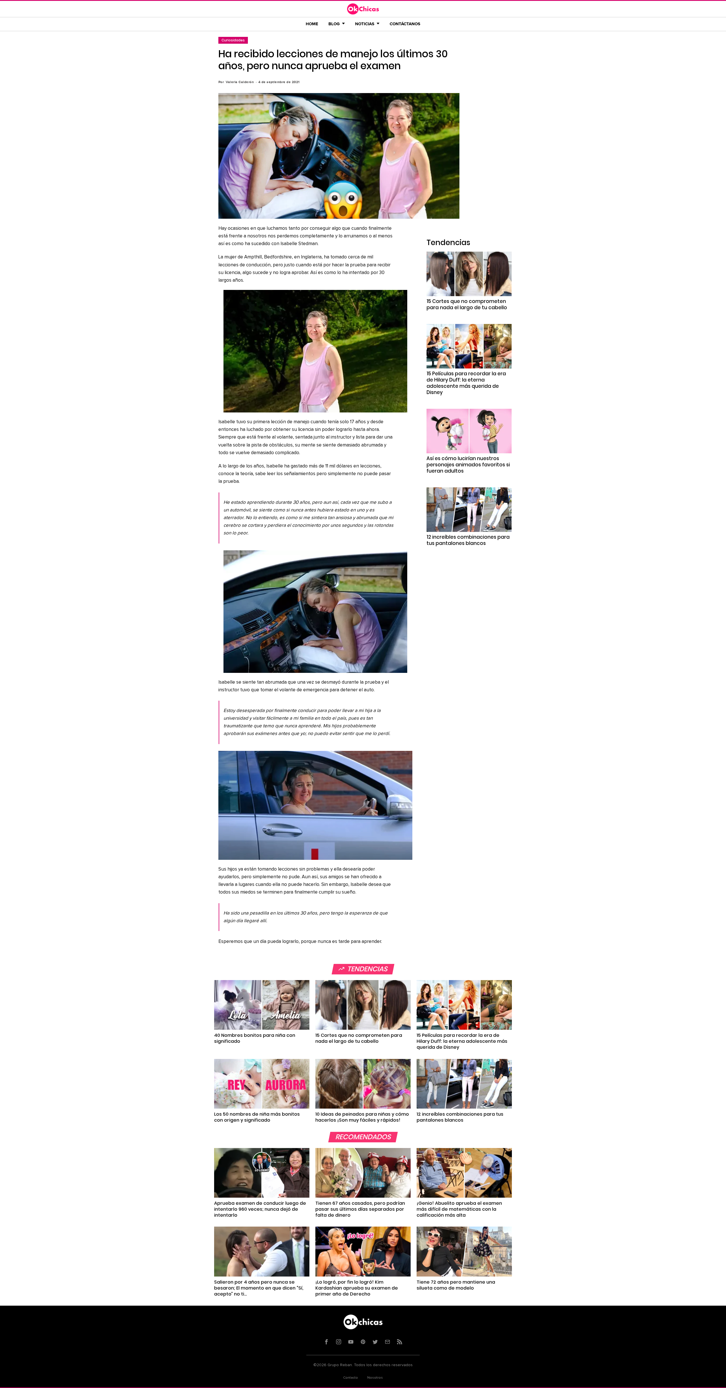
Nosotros (375, 1377)
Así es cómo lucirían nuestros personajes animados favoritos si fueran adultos (468, 464)
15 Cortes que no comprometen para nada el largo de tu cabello (467, 304)
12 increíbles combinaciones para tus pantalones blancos (468, 540)
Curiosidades (233, 40)
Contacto (350, 1377)
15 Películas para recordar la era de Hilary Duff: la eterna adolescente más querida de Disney (466, 383)
